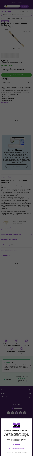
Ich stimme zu (16, 445)
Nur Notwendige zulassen (16, 449)
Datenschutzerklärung (16, 440)
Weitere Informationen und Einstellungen (16, 452)
